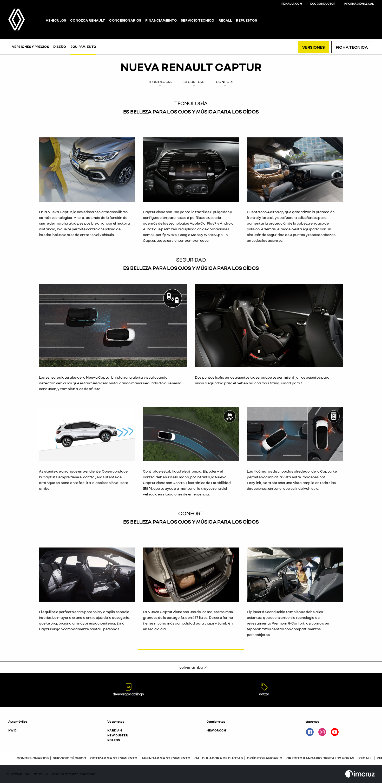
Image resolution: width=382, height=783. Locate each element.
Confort (225, 81)
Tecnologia (160, 81)
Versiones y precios (30, 46)
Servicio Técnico (69, 758)
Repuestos (246, 20)
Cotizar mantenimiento (113, 758)
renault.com (291, 3)
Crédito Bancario (264, 758)
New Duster (117, 735)
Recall (225, 20)
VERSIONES (313, 47)
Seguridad (194, 81)
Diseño (59, 46)
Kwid (12, 730)
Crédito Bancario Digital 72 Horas (320, 758)
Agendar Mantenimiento (165, 758)
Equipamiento (83, 46)
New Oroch (216, 730)
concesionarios (125, 20)
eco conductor (322, 3)
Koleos (113, 740)
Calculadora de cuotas (218, 758)
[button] (53, 731)
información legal (359, 3)
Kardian (114, 730)
